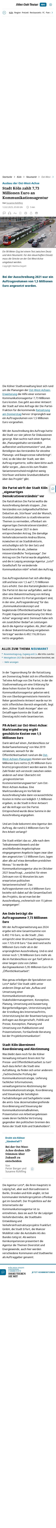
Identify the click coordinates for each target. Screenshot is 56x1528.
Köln (19, 177)
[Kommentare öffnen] (53, 489)
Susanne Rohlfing (14, 203)
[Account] (51, 4)
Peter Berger (13, 1168)
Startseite (7, 177)
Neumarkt (31, 177)
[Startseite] (27, 5)
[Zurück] (4, 13)
